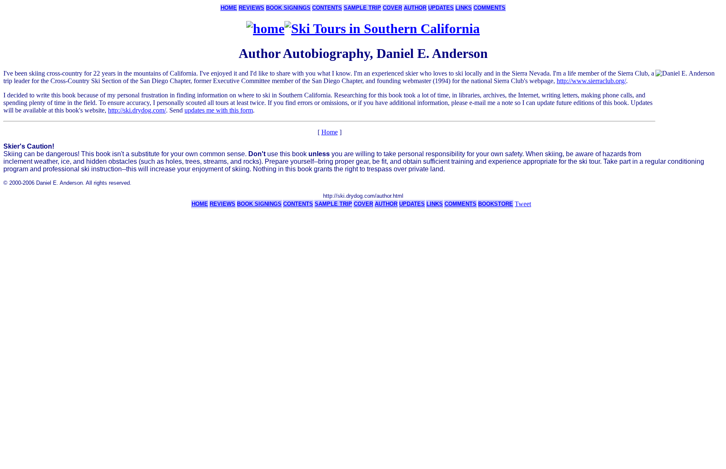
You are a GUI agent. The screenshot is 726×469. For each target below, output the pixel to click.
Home (329, 132)
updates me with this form (218, 110)
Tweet (523, 203)
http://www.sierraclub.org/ (591, 80)
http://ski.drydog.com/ (137, 110)
